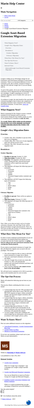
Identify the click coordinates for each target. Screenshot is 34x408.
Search (6, 25)
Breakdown (9, 50)
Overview (8, 48)
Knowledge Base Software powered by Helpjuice (17, 405)
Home (6, 23)
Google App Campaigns (11, 362)
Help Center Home (9, 15)
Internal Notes (9, 65)
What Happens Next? (11, 43)
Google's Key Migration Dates (14, 45)
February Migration (12, 55)
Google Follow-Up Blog (11, 329)
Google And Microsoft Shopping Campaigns (17, 372)
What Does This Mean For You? (14, 58)
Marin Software (6, 399)
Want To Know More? (11, 63)
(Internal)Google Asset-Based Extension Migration (17, 69)
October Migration (12, 53)
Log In (6, 17)
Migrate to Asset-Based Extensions (14, 331)
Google (6, 27)
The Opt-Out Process (11, 60)
